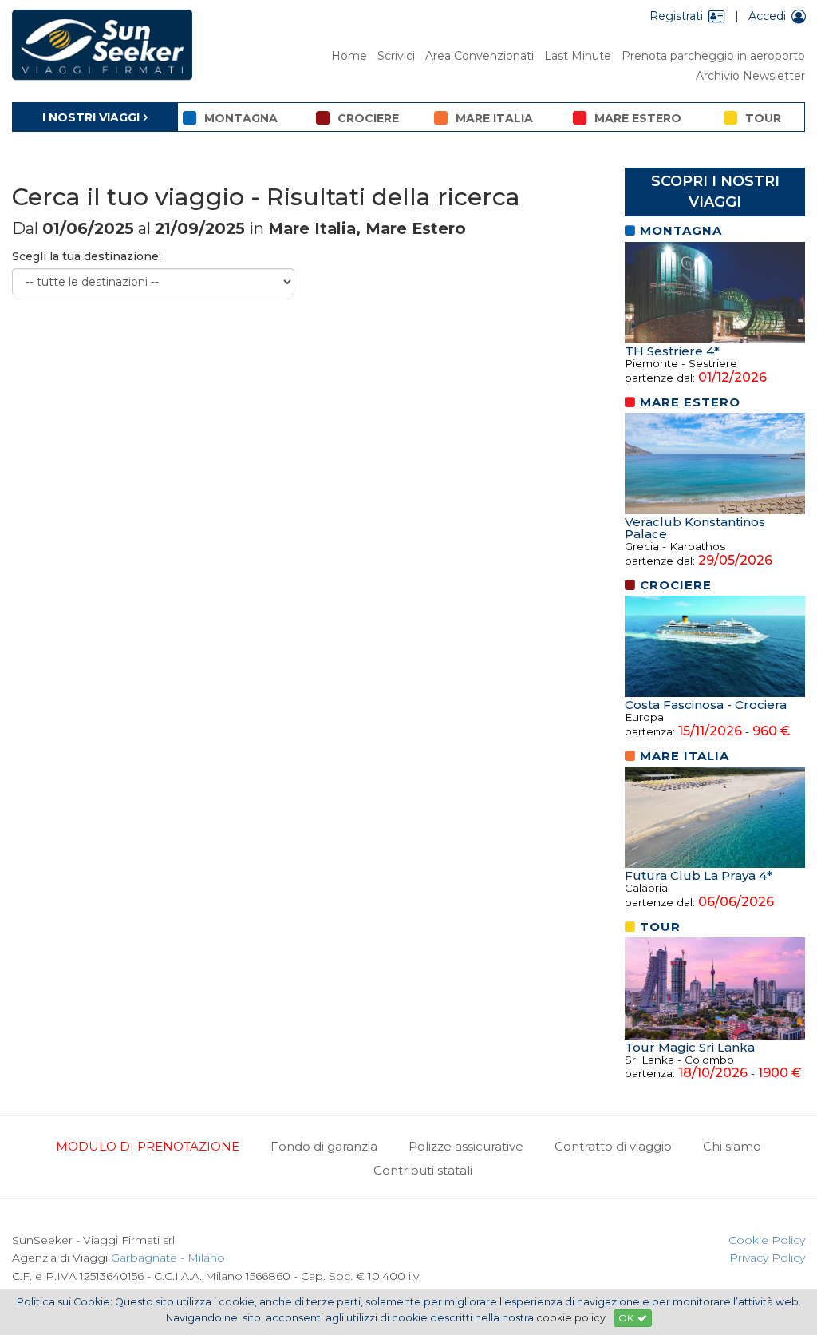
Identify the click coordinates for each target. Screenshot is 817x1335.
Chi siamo (732, 1146)
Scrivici (396, 56)
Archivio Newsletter (750, 76)
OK (625, 1318)
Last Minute (577, 56)
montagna (241, 118)
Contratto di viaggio (613, 1146)
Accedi (767, 16)
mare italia (494, 118)
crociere (368, 118)
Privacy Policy (767, 1257)
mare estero (637, 118)
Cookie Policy (766, 1240)
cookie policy (571, 1318)
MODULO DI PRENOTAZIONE (147, 1146)
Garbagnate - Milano (168, 1257)
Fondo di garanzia (323, 1146)
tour (763, 118)
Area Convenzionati (479, 56)
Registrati (676, 16)
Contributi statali (422, 1170)
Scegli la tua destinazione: (86, 256)
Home (349, 56)
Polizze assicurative (465, 1146)
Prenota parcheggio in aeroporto (713, 56)
